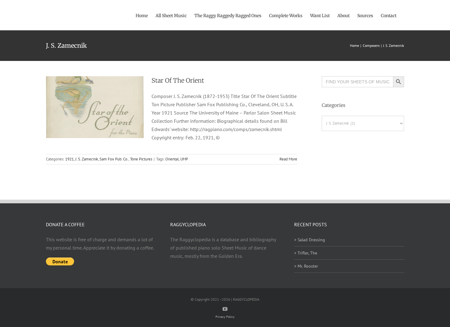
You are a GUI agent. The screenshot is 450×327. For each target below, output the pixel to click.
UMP (184, 159)
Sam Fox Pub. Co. (114, 159)
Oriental (172, 159)
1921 (69, 159)
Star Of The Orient (178, 80)
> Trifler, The (305, 253)
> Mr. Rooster (306, 266)
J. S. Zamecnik (86, 159)
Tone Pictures (141, 159)
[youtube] (225, 308)
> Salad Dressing (309, 239)
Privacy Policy (225, 317)
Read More (288, 159)
